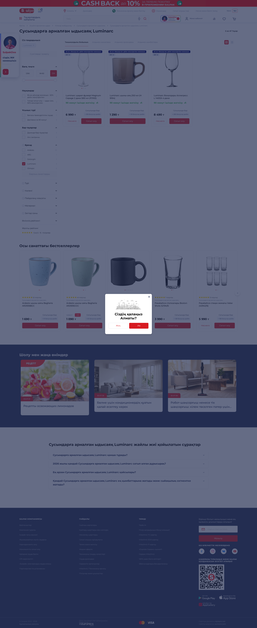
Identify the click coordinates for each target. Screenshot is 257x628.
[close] (149, 297)
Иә (138, 325)
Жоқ (118, 325)
